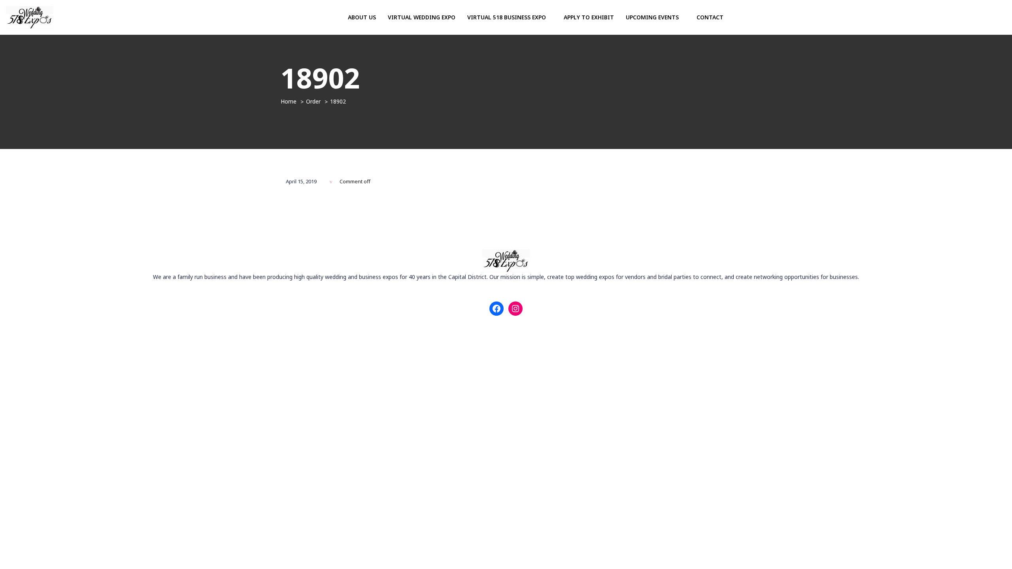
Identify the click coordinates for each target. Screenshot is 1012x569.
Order (313, 101)
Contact (710, 17)
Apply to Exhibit (589, 17)
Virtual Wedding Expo (421, 17)
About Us (362, 17)
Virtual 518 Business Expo (507, 17)
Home (288, 101)
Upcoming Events (653, 17)
